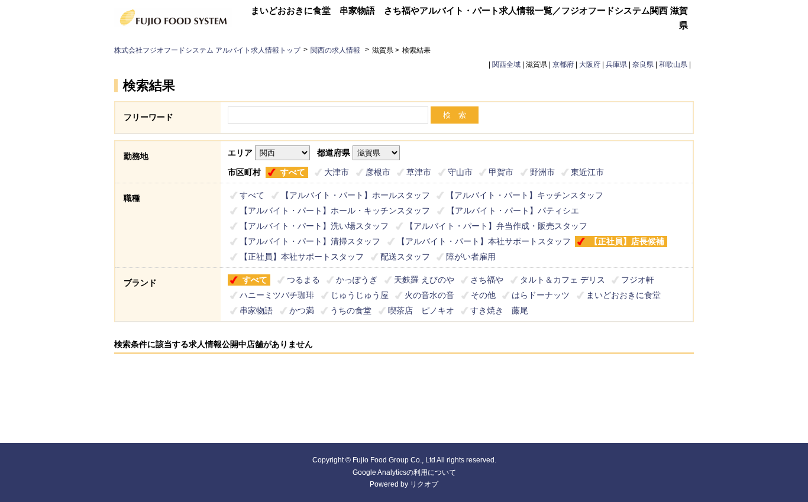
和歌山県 (673, 64)
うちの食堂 (350, 310)
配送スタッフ (405, 256)
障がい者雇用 (471, 256)
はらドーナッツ (541, 295)
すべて (292, 172)
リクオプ (424, 484)
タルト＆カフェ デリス (562, 279)
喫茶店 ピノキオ (421, 310)
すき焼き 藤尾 (499, 310)
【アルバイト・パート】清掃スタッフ (310, 241)
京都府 (563, 64)
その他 (483, 295)
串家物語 (256, 310)
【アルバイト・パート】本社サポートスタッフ (484, 241)
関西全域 (506, 64)
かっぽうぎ (356, 279)
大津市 (336, 172)
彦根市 (378, 172)
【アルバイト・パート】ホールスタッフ (355, 195)
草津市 (418, 172)
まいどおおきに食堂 (623, 295)
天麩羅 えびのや (424, 279)
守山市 (460, 172)
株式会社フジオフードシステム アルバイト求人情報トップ (207, 50)
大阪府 (589, 64)
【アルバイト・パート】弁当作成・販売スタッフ (496, 226)
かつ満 (301, 310)
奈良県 (643, 64)
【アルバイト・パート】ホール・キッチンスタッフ (335, 210)
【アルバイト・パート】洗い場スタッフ (314, 226)
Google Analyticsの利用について (404, 472)
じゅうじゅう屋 (360, 295)
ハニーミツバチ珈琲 (277, 295)
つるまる (303, 279)
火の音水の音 (429, 295)
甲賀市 (501, 172)
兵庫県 (616, 64)
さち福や (486, 279)
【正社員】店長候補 (627, 241)
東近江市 (587, 172)
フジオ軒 (637, 279)
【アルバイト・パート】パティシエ (513, 210)
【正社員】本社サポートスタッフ (302, 256)
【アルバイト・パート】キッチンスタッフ (524, 195)
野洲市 (542, 172)
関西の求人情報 (336, 50)
